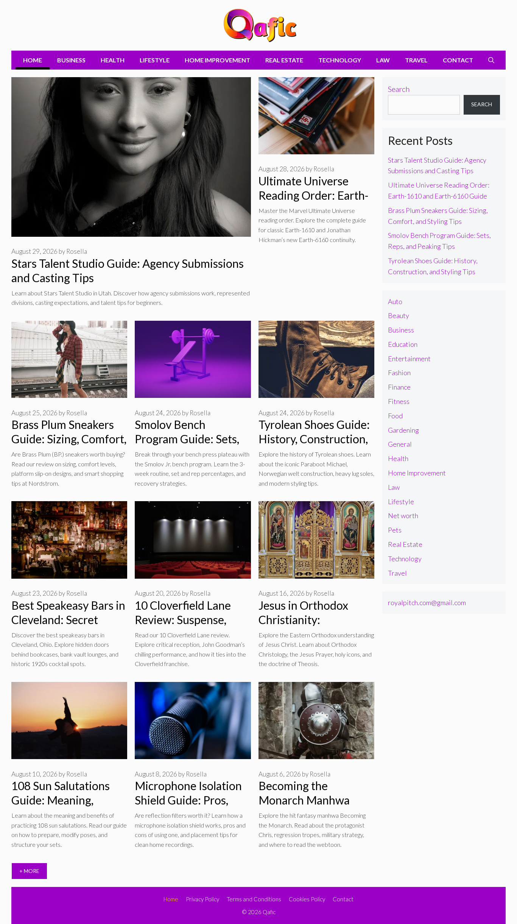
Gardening (403, 430)
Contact (458, 60)
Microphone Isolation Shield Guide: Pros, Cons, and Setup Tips (188, 800)
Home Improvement (217, 60)
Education (402, 344)
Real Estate (284, 60)
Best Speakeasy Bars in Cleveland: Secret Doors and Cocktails (68, 619)
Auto (395, 301)
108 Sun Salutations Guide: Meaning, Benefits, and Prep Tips (68, 800)
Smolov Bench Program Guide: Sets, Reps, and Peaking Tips (192, 439)
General (400, 444)
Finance (399, 387)
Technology (339, 60)
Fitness (399, 401)
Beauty (398, 315)
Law (383, 60)
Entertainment (409, 358)
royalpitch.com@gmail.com (427, 602)
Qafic (269, 911)
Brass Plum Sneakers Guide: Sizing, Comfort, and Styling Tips (68, 439)
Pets (395, 530)
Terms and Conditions (254, 899)
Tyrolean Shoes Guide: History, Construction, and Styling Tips (314, 439)
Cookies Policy (307, 899)
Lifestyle (155, 60)
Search (399, 88)
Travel (416, 60)
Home (32, 60)
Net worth (403, 515)
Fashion (399, 372)
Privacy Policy (202, 899)
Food (395, 416)
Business (71, 60)
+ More (29, 871)
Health (113, 60)
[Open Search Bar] (491, 60)
